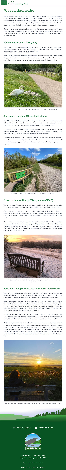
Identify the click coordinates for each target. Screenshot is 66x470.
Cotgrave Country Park (18, 3)
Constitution (25, 455)
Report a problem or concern (33, 463)
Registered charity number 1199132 (33, 458)
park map (32, 21)
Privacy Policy (39, 455)
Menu (3, 4)
